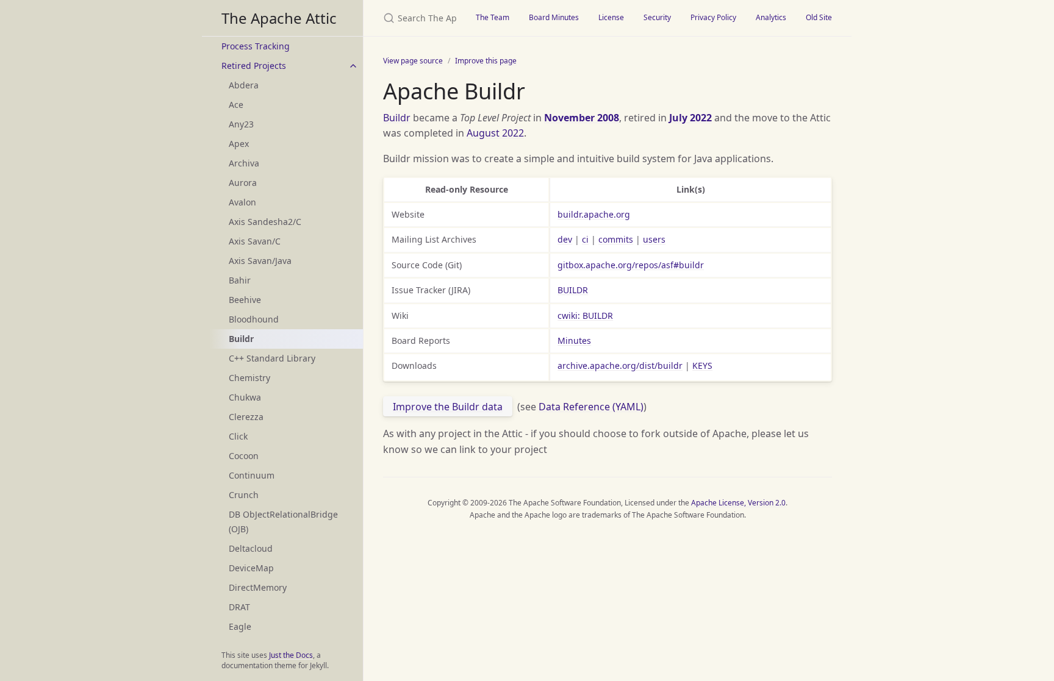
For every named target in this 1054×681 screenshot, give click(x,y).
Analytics (771, 17)
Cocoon (244, 456)
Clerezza (246, 417)
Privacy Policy (713, 17)
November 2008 (581, 117)
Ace (236, 104)
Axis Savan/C (255, 241)
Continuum (251, 475)
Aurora (243, 182)
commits (615, 239)
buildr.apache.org (593, 214)
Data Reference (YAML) (591, 406)
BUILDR (572, 290)
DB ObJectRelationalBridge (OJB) (283, 521)
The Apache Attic (279, 18)
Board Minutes (554, 17)
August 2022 (495, 133)
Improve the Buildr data (448, 406)
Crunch (244, 495)
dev (564, 239)
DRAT (239, 607)
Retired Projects (253, 65)
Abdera (244, 85)
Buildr (396, 117)
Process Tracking (255, 46)
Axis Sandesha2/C (265, 221)
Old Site (819, 17)
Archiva (244, 163)
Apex (239, 143)
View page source (413, 60)
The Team (492, 17)
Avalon (242, 202)
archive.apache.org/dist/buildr (620, 365)
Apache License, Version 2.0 (738, 502)
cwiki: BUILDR (585, 315)
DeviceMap (251, 568)
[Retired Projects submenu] (353, 66)
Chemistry (249, 377)
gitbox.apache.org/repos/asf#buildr (630, 265)
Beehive (245, 299)
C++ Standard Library (272, 358)
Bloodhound (254, 319)
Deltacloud (251, 548)
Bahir (240, 280)
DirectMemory (258, 587)
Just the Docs (291, 655)
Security (657, 17)
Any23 (241, 124)
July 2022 (690, 117)
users (654, 239)
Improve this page (486, 60)
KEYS (702, 365)
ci (585, 239)
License (611, 17)
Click (238, 436)
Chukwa (245, 397)
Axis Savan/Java (260, 260)
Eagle (240, 626)
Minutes (574, 340)
